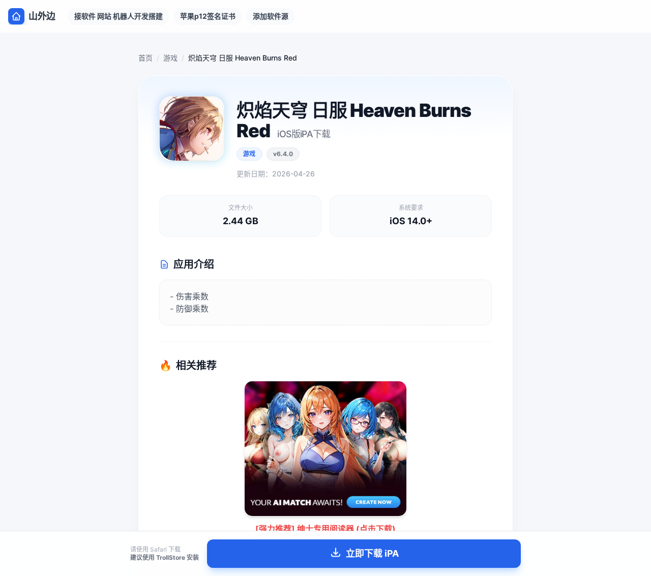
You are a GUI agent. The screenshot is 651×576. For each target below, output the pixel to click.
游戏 (170, 57)
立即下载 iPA (372, 553)
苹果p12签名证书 (207, 16)
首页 (145, 57)
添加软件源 (270, 16)
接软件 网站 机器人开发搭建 (118, 16)
